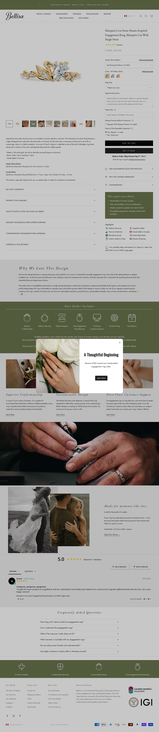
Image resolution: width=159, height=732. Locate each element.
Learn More (101, 378)
